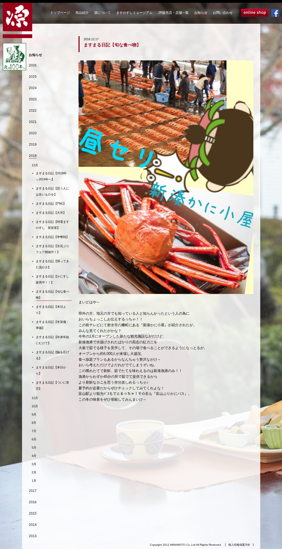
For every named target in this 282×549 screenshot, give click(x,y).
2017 (33, 491)
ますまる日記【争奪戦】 (52, 237)
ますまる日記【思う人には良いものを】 (52, 191)
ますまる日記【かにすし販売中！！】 (52, 279)
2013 (33, 536)
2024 (33, 88)
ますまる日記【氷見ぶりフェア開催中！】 (52, 249)
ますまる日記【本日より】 (51, 309)
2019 (33, 144)
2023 (33, 99)
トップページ (60, 13)
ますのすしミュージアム (134, 13)
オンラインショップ (255, 13)
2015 (33, 513)
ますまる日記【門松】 (51, 203)
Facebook (275, 13)
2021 (33, 122)
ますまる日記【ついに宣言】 (52, 385)
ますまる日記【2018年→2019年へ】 (51, 176)
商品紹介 (82, 13)
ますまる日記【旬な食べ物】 (52, 294)
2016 (33, 502)
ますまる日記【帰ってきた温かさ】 (52, 264)
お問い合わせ (223, 13)
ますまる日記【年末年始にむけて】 (52, 340)
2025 (33, 77)
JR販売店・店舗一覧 (173, 13)
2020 (33, 133)
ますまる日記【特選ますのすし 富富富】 (52, 224)
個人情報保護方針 (239, 544)
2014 (33, 525)
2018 (33, 156)
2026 (33, 65)
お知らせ (200, 13)
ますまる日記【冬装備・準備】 (52, 325)
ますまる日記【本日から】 (51, 370)
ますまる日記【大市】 (51, 212)
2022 (33, 111)
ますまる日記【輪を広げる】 (52, 355)
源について (102, 13)
